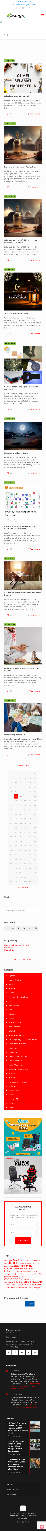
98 (16, 846)
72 (35, 823)
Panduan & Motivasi (17, 1082)
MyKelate (8, 948)
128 (16, 868)
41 (30, 801)
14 (16, 783)
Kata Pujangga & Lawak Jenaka (23, 1039)
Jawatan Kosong (16, 1035)
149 (30, 882)
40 (25, 801)
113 (30, 855)
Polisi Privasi (13, 1490)
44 (16, 805)
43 (11, 805)
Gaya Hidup (13, 1005)
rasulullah (25, 1279)
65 (30, 819)
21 (20, 787)
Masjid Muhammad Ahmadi (16, 945)
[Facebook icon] (20, 8)
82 (25, 832)
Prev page (23, 766)
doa (19, 1263)
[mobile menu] (42, 15)
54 (35, 810)
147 (20, 882)
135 (20, 873)
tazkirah (8, 1282)
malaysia (7, 1274)
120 (34, 859)
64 (25, 819)
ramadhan (12, 1279)
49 (11, 810)
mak (34, 1271)
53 (30, 810)
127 (11, 868)
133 (11, 873)
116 (16, 859)
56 (16, 814)
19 (11, 787)
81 (20, 832)
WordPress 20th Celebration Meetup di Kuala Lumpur (25, 1386)
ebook (23, 1263)
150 (34, 882)
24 (35, 787)
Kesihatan (13, 1052)
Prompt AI (13, 1099)
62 (16, 819)
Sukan (11, 1103)
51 (20, 810)
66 (35, 819)
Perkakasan (14, 1090)
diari (12, 1262)
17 (30, 783)
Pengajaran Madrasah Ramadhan (20, 167)
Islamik (11, 1031)
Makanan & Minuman (18, 1069)
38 (16, 801)
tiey (15, 1282)
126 (34, 864)
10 (25, 778)
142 (25, 877)
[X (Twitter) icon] (23, 8)
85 (11, 837)
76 (25, 828)
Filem (10, 1001)
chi (5, 1263)
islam (17, 1266)
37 (11, 801)
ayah (37, 1260)
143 (30, 877)
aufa (27, 1260)
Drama (11, 988)
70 (25, 823)
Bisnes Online (14, 980)
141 (21, 877)
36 (35, 796)
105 (20, 850)
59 (30, 814)
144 (35, 877)
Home (9, 1484)
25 (11, 792)
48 (35, 805)
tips (21, 1282)
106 (25, 850)
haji (34, 1263)
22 (25, 787)
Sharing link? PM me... (23, 959)
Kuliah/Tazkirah (15, 1065)
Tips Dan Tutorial (15, 1284)
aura (32, 1260)
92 (16, 841)
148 (25, 882)
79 (11, 832)
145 (11, 882)
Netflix (39, 1274)
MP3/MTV (12, 1078)
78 (35, 828)
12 (35, 778)
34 (25, 796)
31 (11, 796)
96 (35, 841)
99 (21, 846)
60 (35, 814)
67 (11, 823)
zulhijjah (37, 1287)
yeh (26, 1287)
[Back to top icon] (23, 1508)
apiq (22, 1260)
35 (30, 796)
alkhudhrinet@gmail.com (24, 5)
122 (16, 864)
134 (16, 873)
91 (11, 841)
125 (30, 864)
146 (16, 882)
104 (16, 850)
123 (20, 864)
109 (11, 855)
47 (30, 805)
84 (35, 832)
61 (11, 819)
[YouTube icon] (26, 8)
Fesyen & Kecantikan (18, 997)
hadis (29, 1263)
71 (30, 823)
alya (16, 1260)
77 (30, 828)
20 (16, 787)
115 (11, 859)
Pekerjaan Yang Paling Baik (16, 96)
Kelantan (12, 1048)
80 (16, 832)
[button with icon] (7, 928)
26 (16, 792)
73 (11, 828)
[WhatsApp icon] (17, 8)
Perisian (12, 1086)
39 (21, 801)
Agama (11, 976)
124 (25, 864)
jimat (16, 1269)
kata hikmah (26, 1268)
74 (16, 828)
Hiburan (12, 1014)
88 (25, 837)
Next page (22, 887)
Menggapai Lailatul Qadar (16, 453)
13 (11, 783)
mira (20, 1274)
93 (21, 841)
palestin (7, 1277)
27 (21, 792)
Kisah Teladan (15, 1061)
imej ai (11, 1266)
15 (20, 783)
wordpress (20, 1287)
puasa (24, 1276)
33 (21, 796)
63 (21, 819)
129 (20, 868)
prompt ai (16, 1277)
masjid (14, 1274)
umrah (12, 1287)
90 (35, 837)
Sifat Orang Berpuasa (14, 735)
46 (25, 805)
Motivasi (12, 1073)
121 (11, 864)
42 (35, 801)
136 (25, 873)
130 (25, 868)
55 (11, 814)
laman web (27, 1271)
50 (16, 810)
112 (25, 855)
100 (25, 846)
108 (34, 850)
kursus (19, 1271)
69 (21, 823)
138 (35, 873)
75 (21, 828)
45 (21, 805)
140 (16, 877)
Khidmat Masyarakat (18, 1056)
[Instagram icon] (29, 8)
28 (25, 792)
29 (30, 792)
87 (21, 837)
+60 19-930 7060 (23, 2)
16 (25, 783)
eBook (11, 993)
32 (16, 796)
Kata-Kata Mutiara (17, 1044)
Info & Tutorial (15, 1022)
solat (32, 1279)
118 (25, 859)
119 (30, 859)
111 (20, 855)
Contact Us (12, 1495)
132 (35, 868)
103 (11, 850)
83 (30, 832)
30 (35, 792)
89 (30, 837)
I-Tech (11, 1018)
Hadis (11, 1010)
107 (30, 850)
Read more (35, 114)
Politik (11, 1095)
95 (30, 841)
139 (11, 877)
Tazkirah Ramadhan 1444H (16, 314)
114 (35, 855)
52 (25, 810)
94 (25, 841)
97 (11, 846)
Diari (10, 984)
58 (25, 814)
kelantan (10, 1271)
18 (35, 783)
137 (30, 873)
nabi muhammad (29, 1274)
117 (21, 859)
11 (30, 778)
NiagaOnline (9, 950)
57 (21, 814)
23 (30, 787)
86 (16, 837)
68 (16, 823)
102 (34, 846)
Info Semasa (14, 1027)
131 (30, 868)
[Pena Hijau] (15, 15)
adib (6, 1260)
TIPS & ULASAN (33, 1281)
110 (16, 855)
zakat (31, 1287)
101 (30, 846)
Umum (11, 1107)
